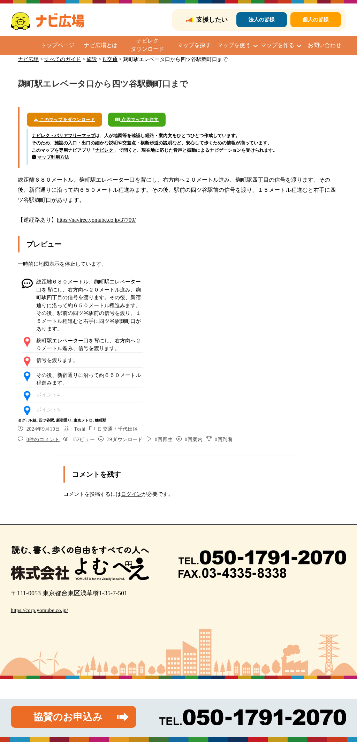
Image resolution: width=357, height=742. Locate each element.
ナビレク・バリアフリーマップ (63, 135)
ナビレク (104, 150)
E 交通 (105, 429)
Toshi (80, 429)
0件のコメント (43, 439)
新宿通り (63, 420)
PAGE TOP (342, 714)
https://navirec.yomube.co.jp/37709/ (96, 220)
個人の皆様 (316, 19)
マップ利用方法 (53, 157)
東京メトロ (83, 420)
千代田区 (128, 429)
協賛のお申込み (68, 716)
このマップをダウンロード (66, 119)
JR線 (32, 420)
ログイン (131, 494)
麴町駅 (100, 420)
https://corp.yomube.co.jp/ (39, 610)
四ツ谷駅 (46, 420)
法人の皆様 (262, 19)
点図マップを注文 (139, 119)
